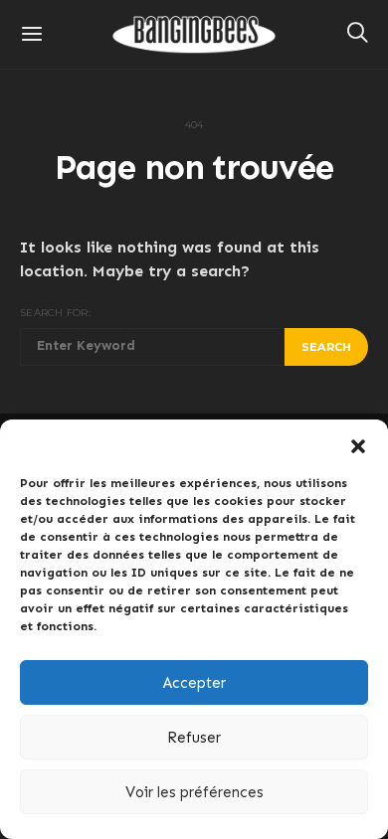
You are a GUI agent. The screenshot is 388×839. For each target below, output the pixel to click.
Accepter (194, 683)
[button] (358, 444)
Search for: (55, 312)
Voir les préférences (194, 792)
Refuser (194, 738)
